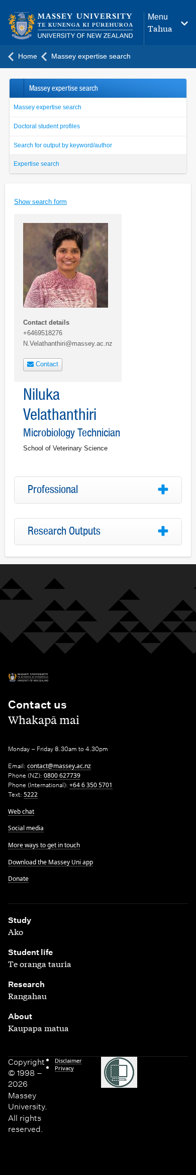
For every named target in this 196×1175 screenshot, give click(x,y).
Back (16, 88)
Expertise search (36, 163)
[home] (71, 26)
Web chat (21, 811)
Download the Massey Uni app (50, 862)
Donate (18, 878)
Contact (46, 364)
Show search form (40, 201)
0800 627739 (62, 775)
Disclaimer (68, 1060)
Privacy (64, 1068)
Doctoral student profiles (47, 126)
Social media (26, 828)
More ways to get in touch (44, 845)
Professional (53, 490)
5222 (31, 794)
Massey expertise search (47, 107)
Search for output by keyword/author (63, 145)
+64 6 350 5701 (91, 785)
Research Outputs (64, 531)
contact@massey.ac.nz (59, 766)
